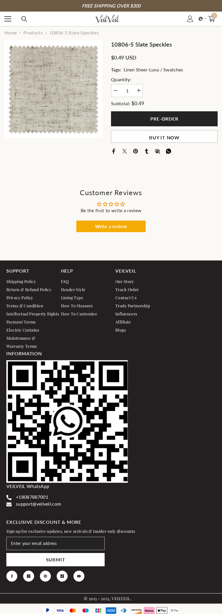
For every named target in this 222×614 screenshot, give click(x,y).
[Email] (157, 150)
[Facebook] (113, 150)
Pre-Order (164, 118)
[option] (53, 89)
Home (10, 32)
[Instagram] (28, 576)
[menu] (7, 18)
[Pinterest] (135, 150)
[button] (202, 19)
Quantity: (121, 79)
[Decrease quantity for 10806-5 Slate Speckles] (115, 90)
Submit (55, 559)
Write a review (111, 226)
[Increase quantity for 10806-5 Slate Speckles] (138, 90)
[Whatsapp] (168, 150)
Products (33, 32)
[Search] (24, 19)
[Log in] (190, 19)
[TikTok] (62, 576)
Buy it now (164, 137)
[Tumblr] (146, 150)
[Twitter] (124, 150)
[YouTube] (78, 576)
